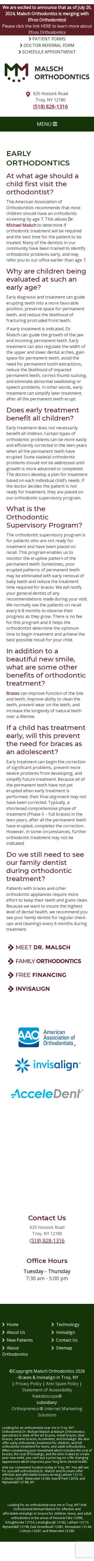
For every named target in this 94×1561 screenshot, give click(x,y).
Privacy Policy (28, 1383)
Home (13, 1324)
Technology (67, 1324)
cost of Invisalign (31, 1454)
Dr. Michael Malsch (36, 1431)
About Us (16, 1332)
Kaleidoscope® (47, 1396)
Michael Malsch (44, 1509)
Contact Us (67, 1340)
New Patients (20, 1340)
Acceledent (46, 1439)
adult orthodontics (71, 1446)
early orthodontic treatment (30, 1443)
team (71, 1471)
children (60, 1513)
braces (50, 1435)
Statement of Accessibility (47, 1390)
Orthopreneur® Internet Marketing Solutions (47, 1412)
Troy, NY (72, 1505)
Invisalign (65, 1332)
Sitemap (64, 1348)
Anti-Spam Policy (62, 1383)
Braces (13, 693)
